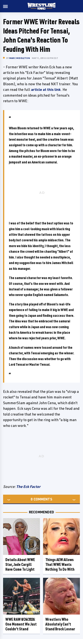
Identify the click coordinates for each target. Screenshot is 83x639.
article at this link (46, 89)
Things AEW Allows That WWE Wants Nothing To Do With (60, 564)
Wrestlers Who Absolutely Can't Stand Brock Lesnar (60, 624)
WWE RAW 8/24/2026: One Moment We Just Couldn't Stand (21, 624)
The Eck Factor (28, 486)
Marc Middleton (19, 58)
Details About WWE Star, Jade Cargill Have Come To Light (20, 564)
